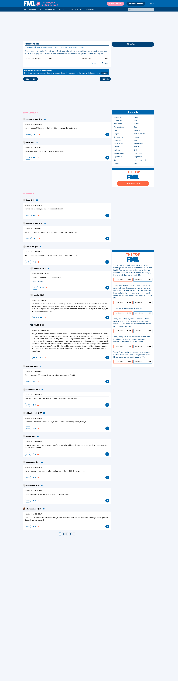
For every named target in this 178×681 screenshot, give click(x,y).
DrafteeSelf (30, 486)
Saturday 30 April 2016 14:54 (33, 252)
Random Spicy (51, 9)
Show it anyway (37, 281)
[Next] (74, 534)
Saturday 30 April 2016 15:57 (33, 514)
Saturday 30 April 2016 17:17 (40, 300)
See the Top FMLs (133, 183)
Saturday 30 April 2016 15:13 (33, 395)
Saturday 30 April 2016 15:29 (33, 441)
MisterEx (29, 366)
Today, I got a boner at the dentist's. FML (128, 308)
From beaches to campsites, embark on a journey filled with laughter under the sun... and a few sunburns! (65, 72)
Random (32, 9)
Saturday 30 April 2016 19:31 (40, 330)
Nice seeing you (32, 44)
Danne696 (38, 268)
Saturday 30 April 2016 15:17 (33, 418)
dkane (28, 436)
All (25, 9)
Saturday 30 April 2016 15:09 (33, 371)
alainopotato (31, 509)
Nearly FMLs (91, 9)
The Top (62, 9)
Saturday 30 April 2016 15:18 (40, 274)
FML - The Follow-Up (76, 9)
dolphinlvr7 (30, 390)
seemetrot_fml (32, 119)
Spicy (41, 9)
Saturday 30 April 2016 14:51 (33, 124)
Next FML (105, 79)
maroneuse (30, 462)
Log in (152, 4)
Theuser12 (30, 247)
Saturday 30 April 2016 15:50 (33, 467)
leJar (28, 143)
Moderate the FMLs (136, 3)
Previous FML (30, 79)
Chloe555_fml (31, 413)
